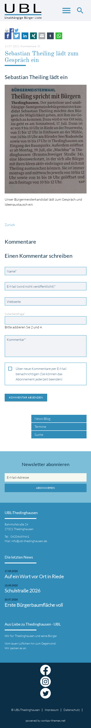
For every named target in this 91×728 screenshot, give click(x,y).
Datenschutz (71, 710)
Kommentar (16, 339)
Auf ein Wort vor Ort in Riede (34, 576)
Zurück (10, 225)
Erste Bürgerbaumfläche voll (34, 604)
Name (13, 271)
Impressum (52, 710)
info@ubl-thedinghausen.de (29, 541)
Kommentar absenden (26, 397)
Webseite (14, 302)
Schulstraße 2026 (22, 590)
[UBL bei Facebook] (45, 673)
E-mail (42, 35)
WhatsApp (58, 35)
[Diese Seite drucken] (7, 30)
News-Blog (42, 418)
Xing (33, 35)
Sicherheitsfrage (15, 314)
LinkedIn (25, 35)
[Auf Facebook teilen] (12, 30)
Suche (38, 435)
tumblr (50, 35)
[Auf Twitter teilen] (16, 30)
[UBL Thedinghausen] (23, 12)
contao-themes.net (53, 720)
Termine (40, 426)
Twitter (16, 35)
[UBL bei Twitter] (45, 696)
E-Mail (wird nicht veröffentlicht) (31, 286)
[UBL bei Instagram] (45, 684)
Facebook (8, 35)
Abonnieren (45, 487)
